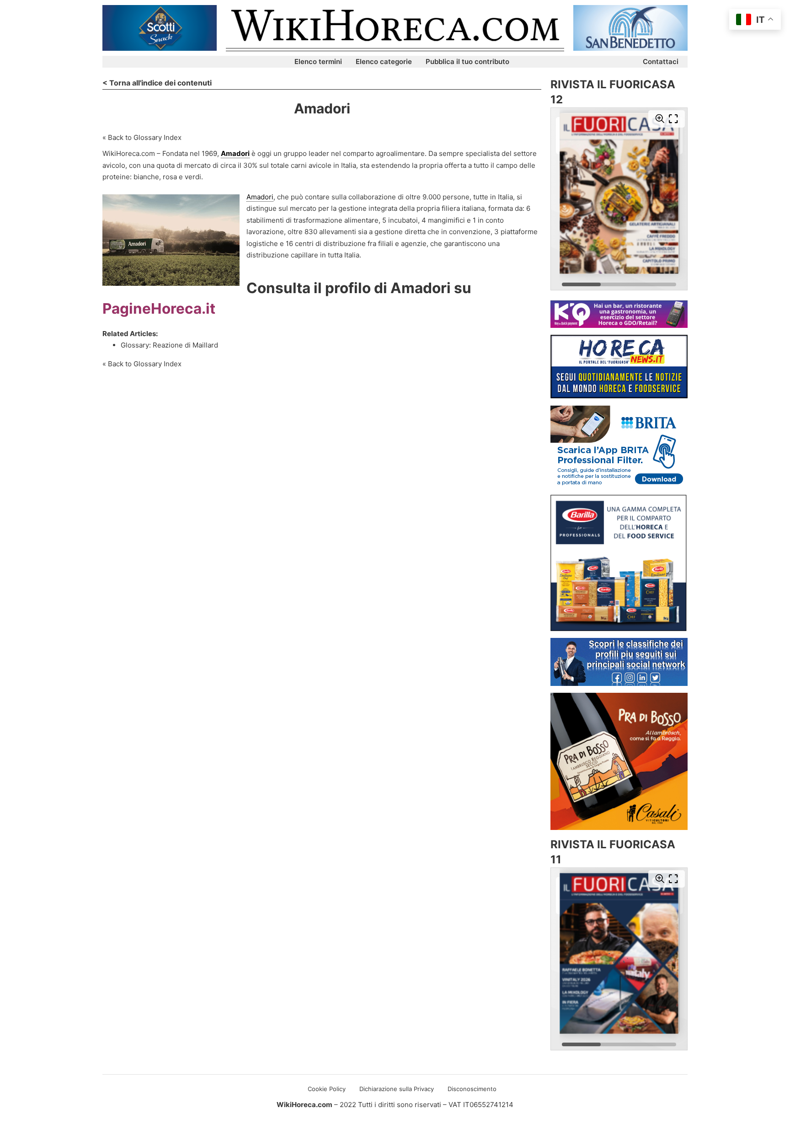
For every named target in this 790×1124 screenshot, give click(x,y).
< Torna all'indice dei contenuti (157, 82)
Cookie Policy (327, 1088)
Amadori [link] (235, 153)
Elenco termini (318, 61)
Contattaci (660, 61)
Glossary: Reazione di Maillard (169, 345)
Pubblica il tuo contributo (467, 61)
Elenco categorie (384, 61)
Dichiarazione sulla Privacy (396, 1088)
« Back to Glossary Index (141, 137)
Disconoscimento (472, 1088)
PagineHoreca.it (158, 308)
